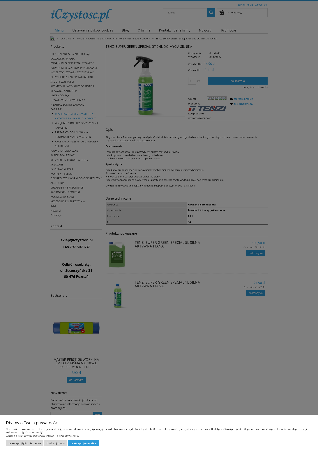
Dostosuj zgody (56, 443)
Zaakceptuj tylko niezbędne (24, 443)
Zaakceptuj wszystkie (83, 443)
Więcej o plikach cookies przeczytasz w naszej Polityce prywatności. (42, 435)
